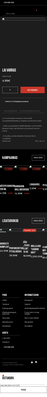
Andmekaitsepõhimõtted (35, 308)
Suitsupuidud (7, 308)
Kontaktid (28, 326)
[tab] (10, 111)
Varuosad (6, 318)
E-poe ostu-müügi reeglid (32, 313)
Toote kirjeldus (10, 111)
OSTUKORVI (32, 90)
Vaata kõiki (38, 158)
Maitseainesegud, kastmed (9, 313)
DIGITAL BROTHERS (16, 365)
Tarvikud (5, 304)
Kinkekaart (6, 326)
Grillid (4, 300)
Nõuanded (29, 322)
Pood (23, 389)
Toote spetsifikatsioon (29, 111)
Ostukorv (6, 342)
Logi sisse (6, 338)
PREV (21, 205)
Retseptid (28, 300)
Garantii (27, 304)
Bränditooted (7, 322)
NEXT (26, 205)
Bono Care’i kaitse (32, 318)
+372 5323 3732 (8, 3)
